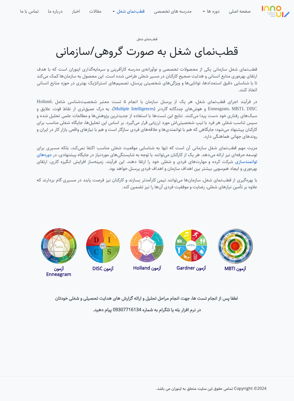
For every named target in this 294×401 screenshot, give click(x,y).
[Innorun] (275, 11)
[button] (210, 11)
